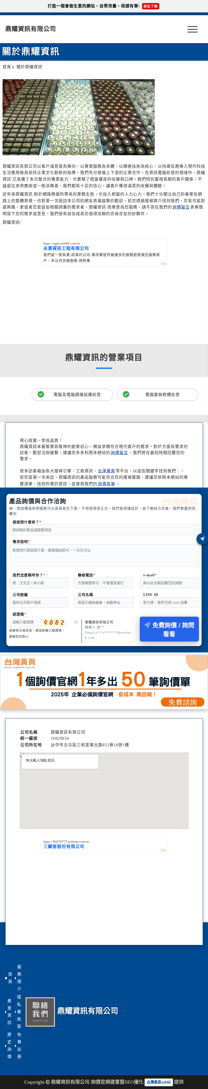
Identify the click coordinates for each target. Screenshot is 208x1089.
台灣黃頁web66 (159, 1082)
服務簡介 (19, 978)
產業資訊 (9, 1012)
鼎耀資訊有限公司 (30, 29)
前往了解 (151, 6)
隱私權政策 (19, 1011)
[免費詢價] (202, 539)
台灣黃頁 (106, 471)
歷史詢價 (9, 1045)
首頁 (10, 978)
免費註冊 (19, 1045)
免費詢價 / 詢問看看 (173, 629)
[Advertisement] (104, 304)
